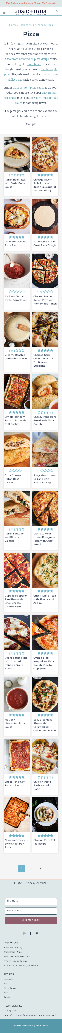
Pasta (6, 984)
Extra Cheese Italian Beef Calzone (13, 479)
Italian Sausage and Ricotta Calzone (14, 537)
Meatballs (8, 979)
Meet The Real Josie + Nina (17, 956)
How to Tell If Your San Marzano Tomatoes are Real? (30, 1015)
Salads (7, 997)
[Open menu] (3, 11)
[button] (10, 175)
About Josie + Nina (13, 952)
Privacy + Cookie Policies (15, 961)
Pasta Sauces (10, 988)
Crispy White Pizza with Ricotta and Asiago (44, 599)
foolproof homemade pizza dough (28, 59)
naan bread (34, 64)
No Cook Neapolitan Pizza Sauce (15, 723)
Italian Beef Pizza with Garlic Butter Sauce (15, 183)
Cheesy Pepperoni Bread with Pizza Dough (44, 420)
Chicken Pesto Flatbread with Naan (42, 785)
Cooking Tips (10, 1011)
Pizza (6, 993)
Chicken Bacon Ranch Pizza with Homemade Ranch (45, 300)
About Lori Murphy (13, 947)
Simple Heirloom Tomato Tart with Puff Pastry (15, 420)
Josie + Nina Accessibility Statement (21, 965)
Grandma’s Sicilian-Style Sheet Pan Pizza (16, 844)
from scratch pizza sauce (28, 88)
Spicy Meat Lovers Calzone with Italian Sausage (44, 479)
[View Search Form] (57, 11)
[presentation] (17, 154)
